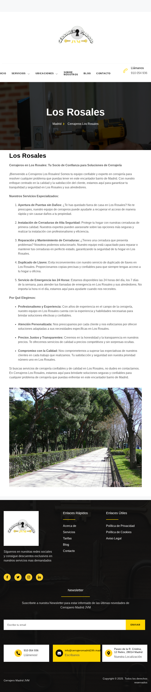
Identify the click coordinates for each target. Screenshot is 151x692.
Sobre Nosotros (71, 73)
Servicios (19, 73)
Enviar (136, 625)
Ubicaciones (45, 73)
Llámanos (137, 68)
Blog (87, 73)
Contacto (103, 73)
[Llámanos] (125, 70)
